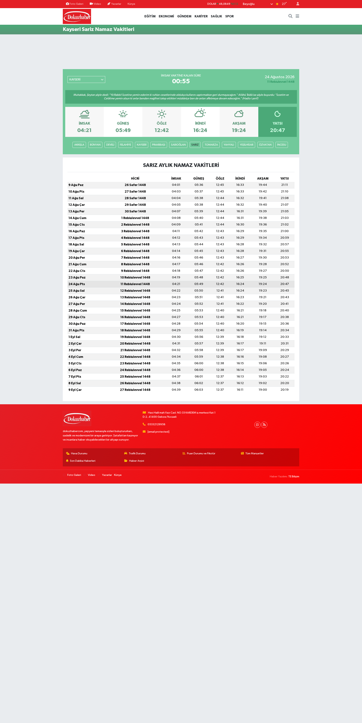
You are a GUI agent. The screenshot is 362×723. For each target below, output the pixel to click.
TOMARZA (211, 144)
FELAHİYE (125, 144)
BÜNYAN (95, 144)
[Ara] (290, 16)
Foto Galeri (76, 3)
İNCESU (281, 144)
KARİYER (201, 16)
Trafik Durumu (137, 453)
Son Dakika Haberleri (82, 460)
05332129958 (156, 424)
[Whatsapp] (257, 425)
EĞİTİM (150, 16)
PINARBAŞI (158, 144)
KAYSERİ (141, 144)
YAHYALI (229, 144)
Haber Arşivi (136, 460)
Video (97, 3)
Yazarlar (116, 3)
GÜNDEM (184, 16)
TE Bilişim (293, 476)
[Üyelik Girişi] (296, 4)
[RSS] (264, 425)
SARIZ (195, 144)
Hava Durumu (79, 453)
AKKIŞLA (79, 144)
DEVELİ (110, 144)
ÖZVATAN (265, 144)
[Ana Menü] (297, 16)
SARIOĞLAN (178, 144)
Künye (131, 3)
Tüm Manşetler (254, 453)
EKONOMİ (166, 16)
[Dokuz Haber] (77, 16)
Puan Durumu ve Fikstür (201, 453)
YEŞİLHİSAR (246, 144)
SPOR (229, 16)
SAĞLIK (216, 16)
